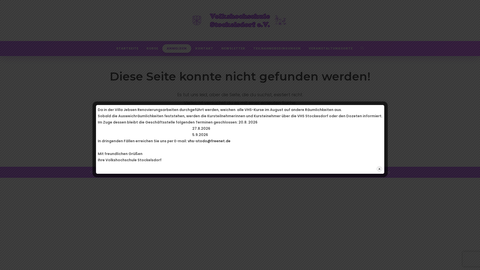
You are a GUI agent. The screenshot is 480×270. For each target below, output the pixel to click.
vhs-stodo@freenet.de (209, 141)
